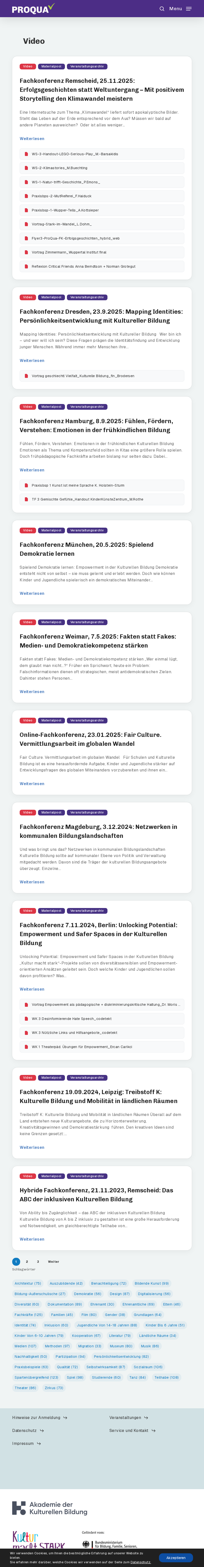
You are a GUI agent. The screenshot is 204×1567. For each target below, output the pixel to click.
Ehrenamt (102, 1304)
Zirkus (54, 1388)
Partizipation (70, 1356)
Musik (150, 1346)
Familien (62, 1315)
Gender (115, 1315)
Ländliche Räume (157, 1335)
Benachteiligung (108, 1283)
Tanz (137, 1377)
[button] (180, 8)
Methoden (57, 1346)
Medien (25, 1346)
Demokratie (88, 1294)
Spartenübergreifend (36, 1377)
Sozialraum (148, 1367)
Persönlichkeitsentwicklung (121, 1356)
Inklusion (56, 1325)
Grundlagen (148, 1315)
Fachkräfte (29, 1315)
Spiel (75, 1377)
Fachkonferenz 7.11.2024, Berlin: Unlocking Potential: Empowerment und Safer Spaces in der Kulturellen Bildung (98, 934)
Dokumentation (65, 1304)
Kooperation (86, 1335)
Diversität (27, 1304)
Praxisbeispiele (31, 1367)
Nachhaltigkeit (31, 1356)
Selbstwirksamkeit (106, 1367)
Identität (25, 1325)
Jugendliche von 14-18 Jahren (107, 1325)
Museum (121, 1346)
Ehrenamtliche (138, 1304)
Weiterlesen (32, 138)
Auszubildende (66, 1283)
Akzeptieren (176, 1558)
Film (89, 1315)
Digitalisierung (154, 1294)
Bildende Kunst (152, 1283)
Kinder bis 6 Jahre (165, 1325)
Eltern (172, 1304)
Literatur (120, 1335)
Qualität (67, 1367)
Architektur (28, 1283)
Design (120, 1294)
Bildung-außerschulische (40, 1294)
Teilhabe (166, 1377)
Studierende (106, 1377)
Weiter (53, 1262)
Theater (25, 1388)
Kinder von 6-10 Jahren (39, 1335)
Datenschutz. (141, 1562)
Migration (90, 1346)
